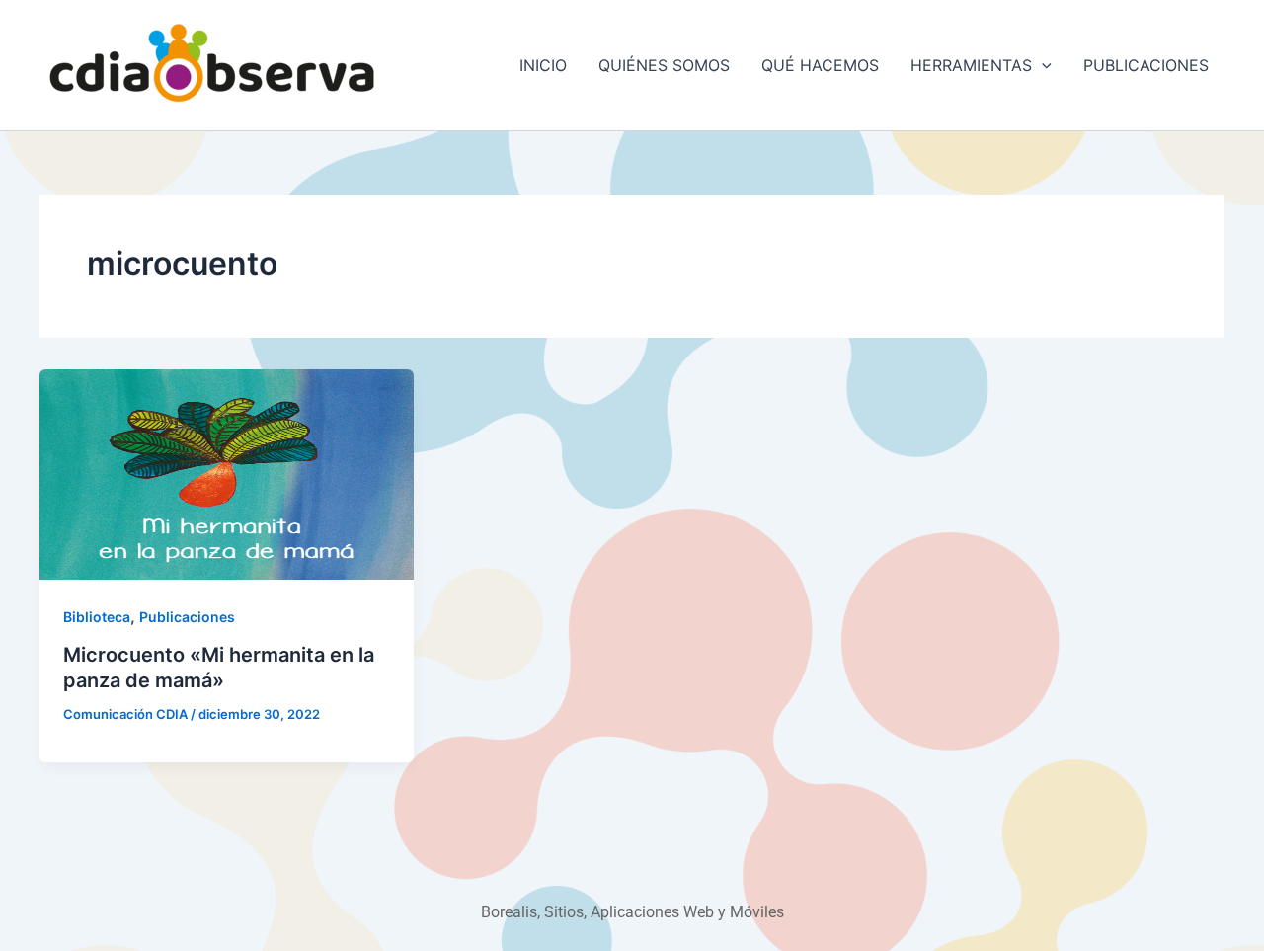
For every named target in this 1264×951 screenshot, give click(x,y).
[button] (1042, 65)
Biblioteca (96, 616)
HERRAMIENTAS (971, 65)
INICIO (543, 65)
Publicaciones (187, 616)
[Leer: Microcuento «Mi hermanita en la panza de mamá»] (227, 473)
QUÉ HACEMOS (820, 65)
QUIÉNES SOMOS (664, 65)
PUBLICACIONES (1146, 65)
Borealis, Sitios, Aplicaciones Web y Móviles (632, 912)
